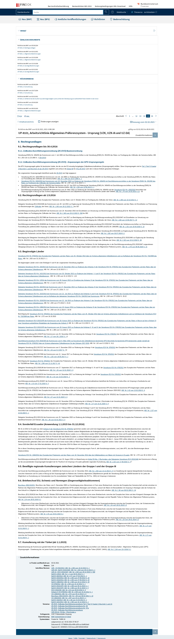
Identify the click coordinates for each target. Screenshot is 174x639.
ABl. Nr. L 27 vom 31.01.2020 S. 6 (55, 397)
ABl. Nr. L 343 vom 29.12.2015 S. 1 (61, 206)
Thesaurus (138, 12)
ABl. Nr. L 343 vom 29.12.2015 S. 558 (70, 213)
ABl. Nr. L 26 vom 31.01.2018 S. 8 (61, 370)
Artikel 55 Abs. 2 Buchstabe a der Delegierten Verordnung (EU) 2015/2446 (113, 459)
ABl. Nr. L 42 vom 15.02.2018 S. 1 (58, 377)
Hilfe (130, 6)
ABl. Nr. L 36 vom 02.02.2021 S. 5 (53, 420)
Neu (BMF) (26, 19)
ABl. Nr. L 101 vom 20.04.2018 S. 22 (131, 227)
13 (140, 116)
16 (152, 116)
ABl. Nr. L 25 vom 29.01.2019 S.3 (127, 519)
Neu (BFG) (45, 19)
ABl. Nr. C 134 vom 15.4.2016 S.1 (119, 549)
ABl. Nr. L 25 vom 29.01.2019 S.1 (51, 514)
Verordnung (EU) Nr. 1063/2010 (124, 190)
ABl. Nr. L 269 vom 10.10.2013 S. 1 (125, 200)
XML (28, 116)
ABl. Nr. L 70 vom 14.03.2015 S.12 (128, 191)
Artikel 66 (70, 169)
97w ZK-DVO (80, 169)
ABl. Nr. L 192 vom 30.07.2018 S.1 (113, 233)
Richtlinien (99, 19)
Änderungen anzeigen (50, 121)
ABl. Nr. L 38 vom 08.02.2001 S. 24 (124, 490)
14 (144, 116)
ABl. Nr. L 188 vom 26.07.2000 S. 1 (70, 179)
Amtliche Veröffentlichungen (72, 19)
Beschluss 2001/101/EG (26, 485)
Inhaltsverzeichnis (26, 122)
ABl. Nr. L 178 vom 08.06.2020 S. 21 (134, 247)
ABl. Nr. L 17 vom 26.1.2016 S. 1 (55, 336)
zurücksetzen (149, 12)
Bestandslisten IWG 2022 (82, 6)
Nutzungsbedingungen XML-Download (110, 6)
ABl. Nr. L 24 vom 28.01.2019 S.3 (115, 505)
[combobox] (68, 12)
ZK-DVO (43, 158)
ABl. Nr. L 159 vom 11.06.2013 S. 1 (82, 187)
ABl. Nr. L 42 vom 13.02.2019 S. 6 (133, 390)
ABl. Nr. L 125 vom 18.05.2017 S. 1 (56, 357)
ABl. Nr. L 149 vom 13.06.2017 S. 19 (124, 220)
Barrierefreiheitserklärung (58, 6)
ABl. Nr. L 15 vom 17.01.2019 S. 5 (37, 384)
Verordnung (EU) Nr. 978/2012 (106, 334)
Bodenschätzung (121, 19)
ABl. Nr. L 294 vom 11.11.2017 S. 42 (47, 363)
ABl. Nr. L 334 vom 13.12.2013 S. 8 (101, 471)
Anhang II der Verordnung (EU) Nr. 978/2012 (58, 429)
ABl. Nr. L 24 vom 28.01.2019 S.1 (29, 499)
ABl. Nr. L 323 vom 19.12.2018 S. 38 (129, 240)
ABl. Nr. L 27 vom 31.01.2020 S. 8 (97, 404)
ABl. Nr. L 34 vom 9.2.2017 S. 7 (55, 350)
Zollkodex (38, 206)
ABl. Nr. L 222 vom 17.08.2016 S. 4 (118, 462)
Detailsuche (121, 12)
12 (136, 116)
